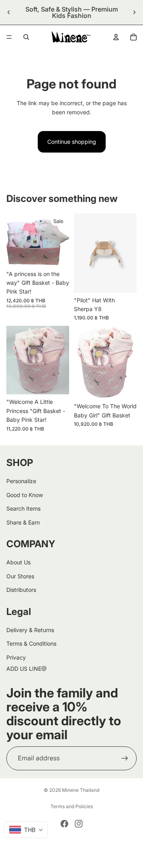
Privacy (16, 657)
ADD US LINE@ (26, 668)
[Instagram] (78, 823)
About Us (18, 562)
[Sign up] (124, 758)
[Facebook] (64, 823)
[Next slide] (134, 12)
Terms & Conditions (31, 643)
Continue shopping (71, 141)
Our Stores (20, 575)
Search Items (23, 508)
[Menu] (9, 37)
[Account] (116, 37)
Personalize (21, 481)
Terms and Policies (71, 806)
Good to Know (24, 494)
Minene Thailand (80, 790)
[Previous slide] (8, 12)
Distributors (21, 589)
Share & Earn (23, 522)
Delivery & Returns (30, 630)
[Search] (26, 37)
